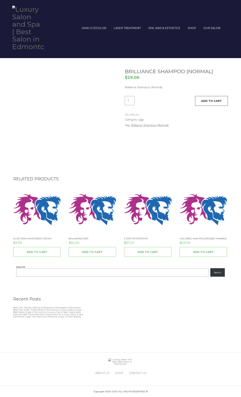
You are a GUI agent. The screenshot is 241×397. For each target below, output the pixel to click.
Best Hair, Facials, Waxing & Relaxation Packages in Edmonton (47, 307)
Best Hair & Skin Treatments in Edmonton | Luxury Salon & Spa (47, 309)
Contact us (137, 373)
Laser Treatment (127, 28)
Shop (192, 28)
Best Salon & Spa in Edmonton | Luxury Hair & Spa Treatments (47, 312)
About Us (102, 373)
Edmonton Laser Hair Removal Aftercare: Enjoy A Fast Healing (47, 316)
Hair (141, 119)
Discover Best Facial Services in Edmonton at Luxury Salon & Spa (48, 314)
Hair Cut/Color (94, 28)
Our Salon (212, 28)
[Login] (226, 28)
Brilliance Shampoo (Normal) (150, 125)
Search (20, 267)
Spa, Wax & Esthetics (164, 28)
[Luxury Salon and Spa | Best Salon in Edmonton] (28, 27)
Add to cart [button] (37, 252)
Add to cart (211, 101)
